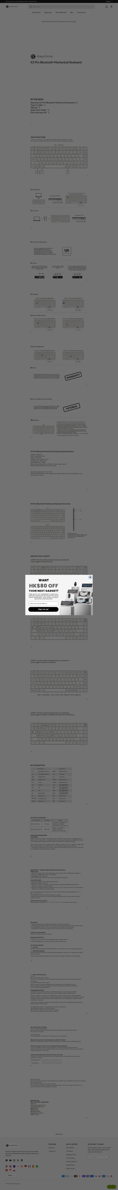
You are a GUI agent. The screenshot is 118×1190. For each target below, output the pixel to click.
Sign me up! (43, 609)
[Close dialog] (90, 577)
